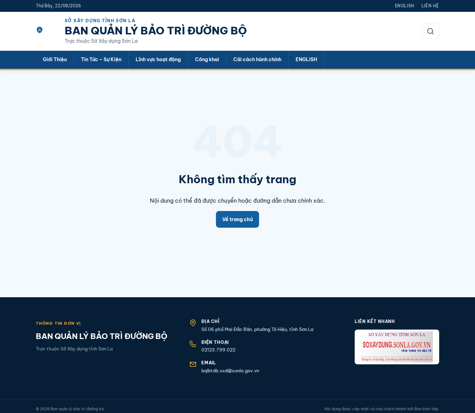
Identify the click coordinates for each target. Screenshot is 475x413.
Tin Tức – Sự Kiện (101, 59)
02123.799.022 (218, 350)
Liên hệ (430, 5)
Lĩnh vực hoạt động (158, 59)
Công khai (207, 59)
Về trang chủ (237, 219)
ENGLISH (306, 59)
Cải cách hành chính (257, 59)
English (404, 5)
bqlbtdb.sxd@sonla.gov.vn (230, 370)
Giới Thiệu (55, 59)
